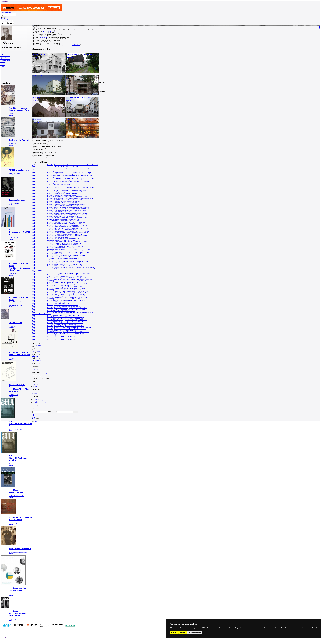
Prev (2, 637)
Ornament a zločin (43, 37)
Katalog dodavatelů (37, 401)
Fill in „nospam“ (52, 412)
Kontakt (34, 386)
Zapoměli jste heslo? (6, 12)
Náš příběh (35, 385)
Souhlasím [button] (174, 632)
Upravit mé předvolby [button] (195, 632)
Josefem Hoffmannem (49, 31)
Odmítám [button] (182, 632)
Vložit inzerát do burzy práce (40, 402)
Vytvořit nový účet (5, 19)
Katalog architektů (37, 399)
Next (4, 637)
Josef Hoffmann (76, 45)
